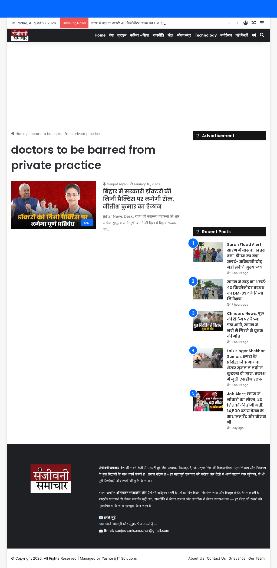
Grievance (237, 558)
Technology (206, 35)
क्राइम (121, 35)
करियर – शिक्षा (139, 35)
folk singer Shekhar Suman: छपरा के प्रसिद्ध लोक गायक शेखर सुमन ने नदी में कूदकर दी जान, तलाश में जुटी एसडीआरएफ (246, 365)
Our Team (256, 558)
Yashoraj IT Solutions (119, 558)
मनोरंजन (226, 35)
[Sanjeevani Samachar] (19, 35)
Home (100, 35)
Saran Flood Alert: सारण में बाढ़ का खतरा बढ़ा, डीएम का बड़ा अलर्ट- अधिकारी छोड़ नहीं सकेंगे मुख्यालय (246, 256)
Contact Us (216, 558)
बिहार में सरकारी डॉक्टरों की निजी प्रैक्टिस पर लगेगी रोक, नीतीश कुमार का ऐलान (138, 199)
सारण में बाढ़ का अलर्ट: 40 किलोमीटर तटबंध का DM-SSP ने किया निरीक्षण (140, 23)
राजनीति (158, 35)
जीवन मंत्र (184, 35)
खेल (170, 35)
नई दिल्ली (242, 35)
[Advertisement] (138, 85)
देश (111, 35)
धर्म (254, 35)
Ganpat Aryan (117, 184)
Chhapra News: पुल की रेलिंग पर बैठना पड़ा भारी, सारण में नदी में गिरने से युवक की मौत (245, 325)
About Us (196, 558)
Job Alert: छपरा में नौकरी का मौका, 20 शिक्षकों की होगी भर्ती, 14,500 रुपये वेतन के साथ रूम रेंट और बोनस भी (246, 408)
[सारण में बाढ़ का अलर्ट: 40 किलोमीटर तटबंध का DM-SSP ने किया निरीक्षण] (208, 289)
